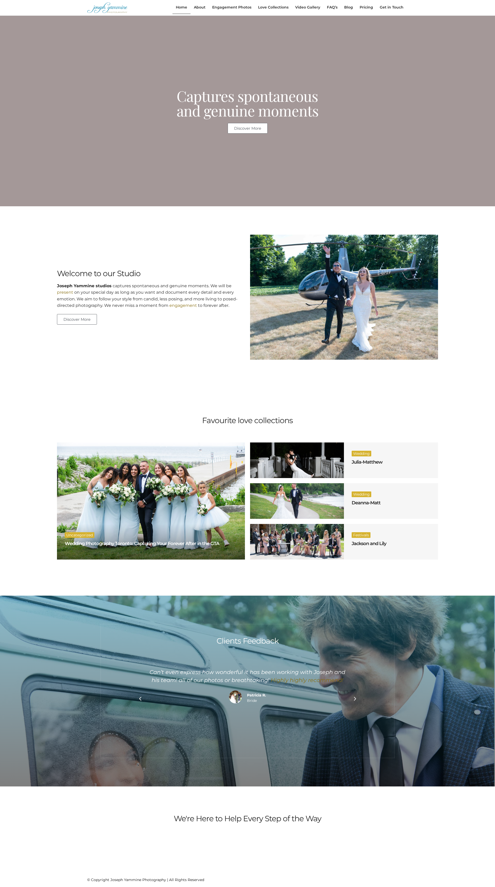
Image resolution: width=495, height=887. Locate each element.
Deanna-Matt (366, 503)
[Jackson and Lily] (297, 542)
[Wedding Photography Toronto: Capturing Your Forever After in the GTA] (151, 501)
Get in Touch (391, 7)
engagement (183, 305)
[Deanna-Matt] (297, 501)
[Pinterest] (387, 878)
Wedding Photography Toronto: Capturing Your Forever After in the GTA (142, 543)
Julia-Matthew (367, 462)
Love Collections (273, 7)
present (65, 292)
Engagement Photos (231, 7)
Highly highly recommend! (307, 680)
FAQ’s (332, 7)
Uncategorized (79, 535)
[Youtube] (397, 878)
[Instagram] (378, 878)
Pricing (366, 7)
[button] (140, 698)
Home (181, 7)
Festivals (361, 535)
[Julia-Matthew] (297, 460)
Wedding (361, 453)
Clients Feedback (248, 641)
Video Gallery (307, 7)
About (199, 7)
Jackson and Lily (369, 543)
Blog (348, 7)
